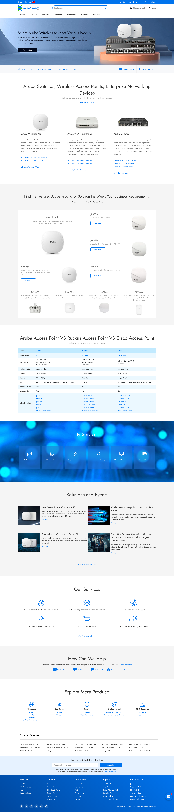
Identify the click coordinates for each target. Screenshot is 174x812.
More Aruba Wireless (43, 410)
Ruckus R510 (86, 355)
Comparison (46, 69)
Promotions (71, 14)
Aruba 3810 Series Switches (123, 167)
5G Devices (142, 712)
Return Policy (51, 799)
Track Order (133, 2)
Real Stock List (52, 784)
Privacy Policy (52, 793)
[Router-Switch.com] (32, 8)
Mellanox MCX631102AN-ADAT (85, 744)
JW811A (39, 401)
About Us (96, 14)
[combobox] (80, 7)
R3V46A (139, 292)
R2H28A (39, 405)
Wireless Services (52, 460)
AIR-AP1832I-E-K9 (124, 395)
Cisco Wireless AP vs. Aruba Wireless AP (59, 534)
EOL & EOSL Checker (110, 799)
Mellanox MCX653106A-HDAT (57, 747)
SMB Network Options (138, 796)
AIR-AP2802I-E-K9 (124, 398)
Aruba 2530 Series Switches (124, 163)
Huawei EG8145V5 (81, 750)
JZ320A (39, 395)
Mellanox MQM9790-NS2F (56, 744)
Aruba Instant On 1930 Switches (125, 160)
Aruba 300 (40, 355)
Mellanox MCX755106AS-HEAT (113, 744)
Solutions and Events (70, 69)
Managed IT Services (121, 460)
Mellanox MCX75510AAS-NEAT (30, 747)
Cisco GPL (106, 787)
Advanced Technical (145, 460)
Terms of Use (79, 793)
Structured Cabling (98, 460)
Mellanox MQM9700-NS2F (29, 744)
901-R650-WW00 (88, 401)
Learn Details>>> (110, 771)
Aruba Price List (29, 460)
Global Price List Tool (110, 790)
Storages (59, 715)
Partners (84, 14)
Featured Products (34, 69)
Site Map (78, 799)
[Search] (106, 7)
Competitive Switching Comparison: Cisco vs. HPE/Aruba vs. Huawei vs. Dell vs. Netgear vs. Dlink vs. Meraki (131, 537)
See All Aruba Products (87, 102)
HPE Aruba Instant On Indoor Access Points (36, 161)
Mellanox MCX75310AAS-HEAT (140, 744)
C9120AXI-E (122, 405)
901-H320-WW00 (88, 405)
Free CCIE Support (109, 784)
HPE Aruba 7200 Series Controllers (79, 163)
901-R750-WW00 (88, 407)
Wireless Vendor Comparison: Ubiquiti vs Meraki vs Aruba (132, 509)
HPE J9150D (106, 750)
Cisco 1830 (122, 355)
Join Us (132, 784)
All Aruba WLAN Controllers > (78, 170)
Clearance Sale (135, 793)
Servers (59, 712)
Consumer (142, 715)
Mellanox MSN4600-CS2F (111, 747)
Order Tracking (108, 796)
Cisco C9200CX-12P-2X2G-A (139, 750)
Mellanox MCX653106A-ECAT (84, 747)
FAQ (76, 790)
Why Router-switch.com (87, 564)
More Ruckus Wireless (90, 410)
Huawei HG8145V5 (26, 750)
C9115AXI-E (122, 401)
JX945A (39, 407)
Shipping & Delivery (54, 790)
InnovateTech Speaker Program (141, 799)
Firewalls (87, 712)
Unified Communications (31, 720)
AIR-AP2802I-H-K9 (124, 407)
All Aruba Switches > (121, 173)
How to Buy (79, 787)
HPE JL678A (51, 750)
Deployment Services (75, 460)
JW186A (104, 292)
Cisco (120, 350)
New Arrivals (134, 790)
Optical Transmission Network (114, 715)
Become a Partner (136, 787)
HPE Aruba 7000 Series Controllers (79, 160)
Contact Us (121, 2)
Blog (21, 790)
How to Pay (51, 787)
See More (97, 223)
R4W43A (35, 292)
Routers (31, 712)
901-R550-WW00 (88, 398)
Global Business (25, 793)
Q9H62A (52, 217)
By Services (57, 69)
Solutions (58, 14)
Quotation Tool (108, 793)
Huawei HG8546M (136, 747)
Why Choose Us (25, 787)
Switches (32, 715)
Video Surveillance (87, 715)
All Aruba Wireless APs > (30, 167)
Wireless (32, 717)
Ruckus (84, 350)
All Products (22, 69)
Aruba (38, 350)
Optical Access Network (114, 712)
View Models (27, 50)
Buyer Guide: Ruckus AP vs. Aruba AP (58, 507)
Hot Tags (78, 796)
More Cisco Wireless (125, 410)
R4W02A (69, 292)
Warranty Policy (52, 796)
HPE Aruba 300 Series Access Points (34, 157)
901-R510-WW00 (88, 395)
